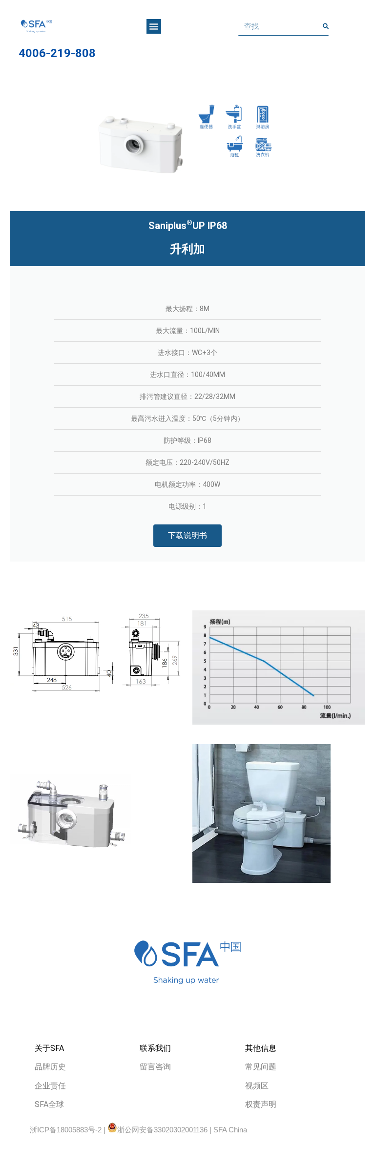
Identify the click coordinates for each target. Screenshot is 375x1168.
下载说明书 (187, 535)
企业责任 (50, 1085)
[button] (153, 26)
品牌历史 (50, 1066)
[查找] (326, 26)
